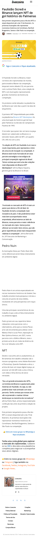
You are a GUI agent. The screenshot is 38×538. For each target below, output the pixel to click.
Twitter (14, 465)
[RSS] (21, 500)
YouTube (31, 465)
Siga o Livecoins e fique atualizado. (21, 66)
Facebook (6, 465)
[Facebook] (16, 491)
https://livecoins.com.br (21, 481)
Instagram (22, 465)
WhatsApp (30, 459)
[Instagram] (17, 500)
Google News (9, 468)
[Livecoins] (17, 2)
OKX (9, 446)
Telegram (9, 462)
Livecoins (9, 33)
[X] (18, 491)
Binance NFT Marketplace (23, 117)
